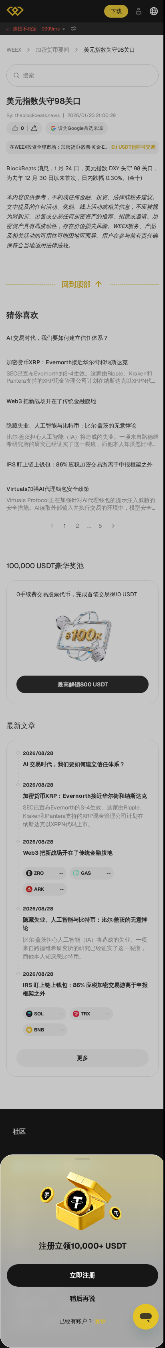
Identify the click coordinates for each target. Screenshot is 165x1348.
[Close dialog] (81, 1159)
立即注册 (82, 1275)
